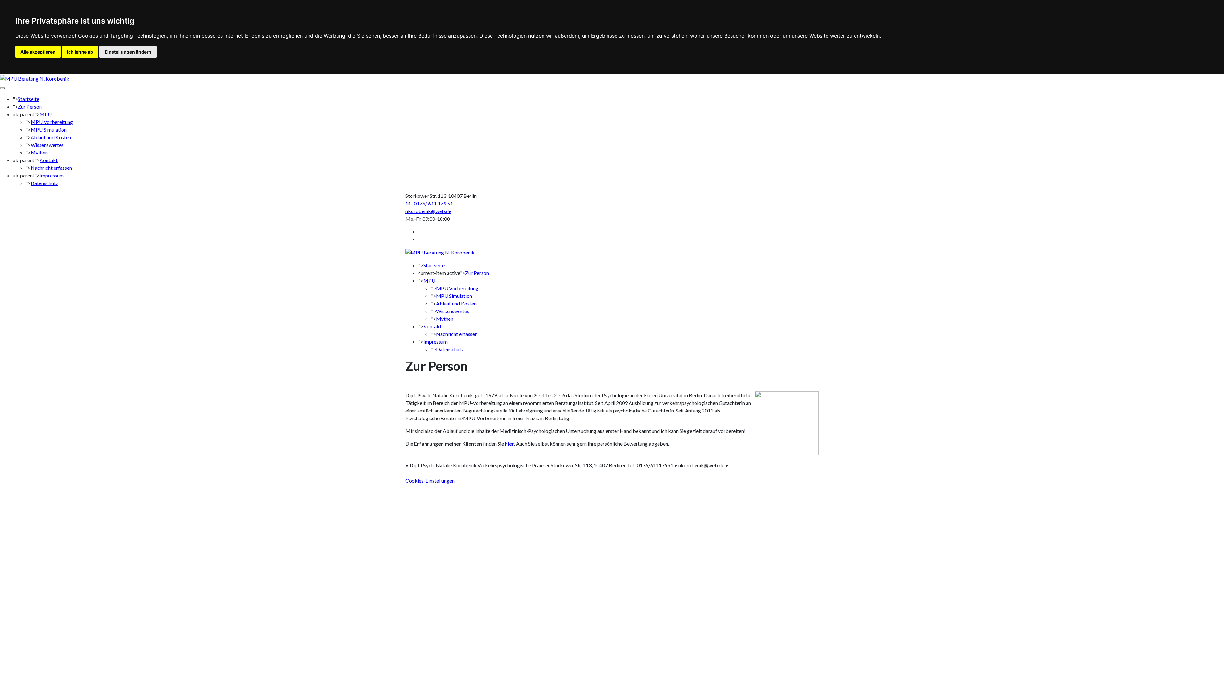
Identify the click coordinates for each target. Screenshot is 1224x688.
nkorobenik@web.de (428, 211)
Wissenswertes (47, 145)
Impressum (52, 175)
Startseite (28, 99)
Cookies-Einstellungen (430, 480)
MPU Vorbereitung (52, 122)
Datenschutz (44, 183)
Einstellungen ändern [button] (128, 51)
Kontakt (49, 160)
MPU (46, 114)
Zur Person (30, 107)
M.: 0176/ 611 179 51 (429, 203)
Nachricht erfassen (51, 168)
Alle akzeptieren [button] (37, 51)
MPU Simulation (49, 129)
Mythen (39, 152)
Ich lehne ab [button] (80, 51)
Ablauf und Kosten (51, 137)
